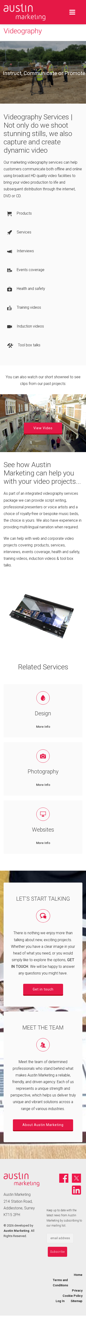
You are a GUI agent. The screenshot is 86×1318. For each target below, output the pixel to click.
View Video (43, 428)
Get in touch (43, 989)
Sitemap (76, 1301)
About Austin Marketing (43, 1125)
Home (78, 1275)
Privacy (77, 1290)
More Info (43, 726)
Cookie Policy (72, 1296)
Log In (60, 1301)
